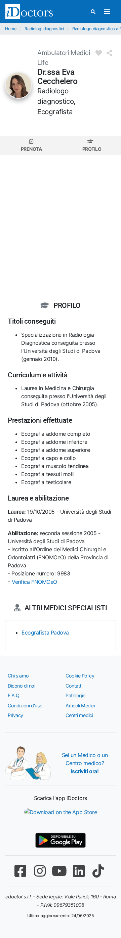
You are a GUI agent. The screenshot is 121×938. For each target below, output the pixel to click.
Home (10, 28)
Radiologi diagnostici (44, 28)
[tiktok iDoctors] (98, 871)
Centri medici (79, 715)
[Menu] (107, 11)
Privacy (15, 715)
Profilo (92, 149)
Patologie (75, 695)
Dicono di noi (21, 686)
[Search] (93, 11)
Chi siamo (18, 675)
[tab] (31, 145)
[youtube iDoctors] (59, 871)
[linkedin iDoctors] (78, 871)
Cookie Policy (80, 675)
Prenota (31, 149)
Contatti (74, 686)
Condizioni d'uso (25, 705)
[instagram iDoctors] (39, 871)
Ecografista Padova (45, 632)
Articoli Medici (80, 705)
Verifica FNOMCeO (34, 581)
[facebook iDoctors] (20, 871)
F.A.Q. (14, 695)
